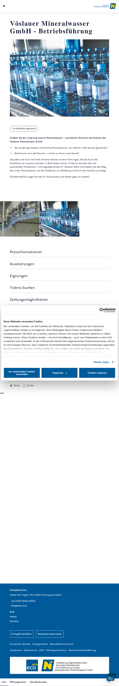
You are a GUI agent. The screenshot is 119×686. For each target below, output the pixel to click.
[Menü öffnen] (4, 6)
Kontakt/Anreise (38, 682)
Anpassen (57, 372)
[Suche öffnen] (15, 6)
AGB (41, 650)
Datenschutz (30, 650)
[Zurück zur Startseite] (105, 6)
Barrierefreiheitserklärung (82, 650)
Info (4, 682)
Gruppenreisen (40, 644)
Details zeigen (101, 362)
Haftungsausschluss (56, 650)
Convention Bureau (20, 644)
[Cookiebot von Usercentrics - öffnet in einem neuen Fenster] (101, 310)
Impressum (16, 650)
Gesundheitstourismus (62, 644)
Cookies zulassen (97, 372)
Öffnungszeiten (18, 682)
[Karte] (9, 6)
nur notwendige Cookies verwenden (22, 372)
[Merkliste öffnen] (12, 6)
